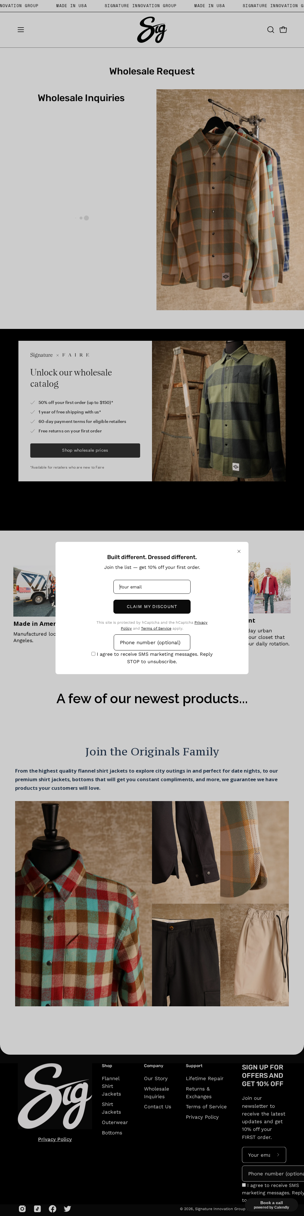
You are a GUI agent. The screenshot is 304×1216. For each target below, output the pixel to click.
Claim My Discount (152, 606)
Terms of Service (156, 628)
